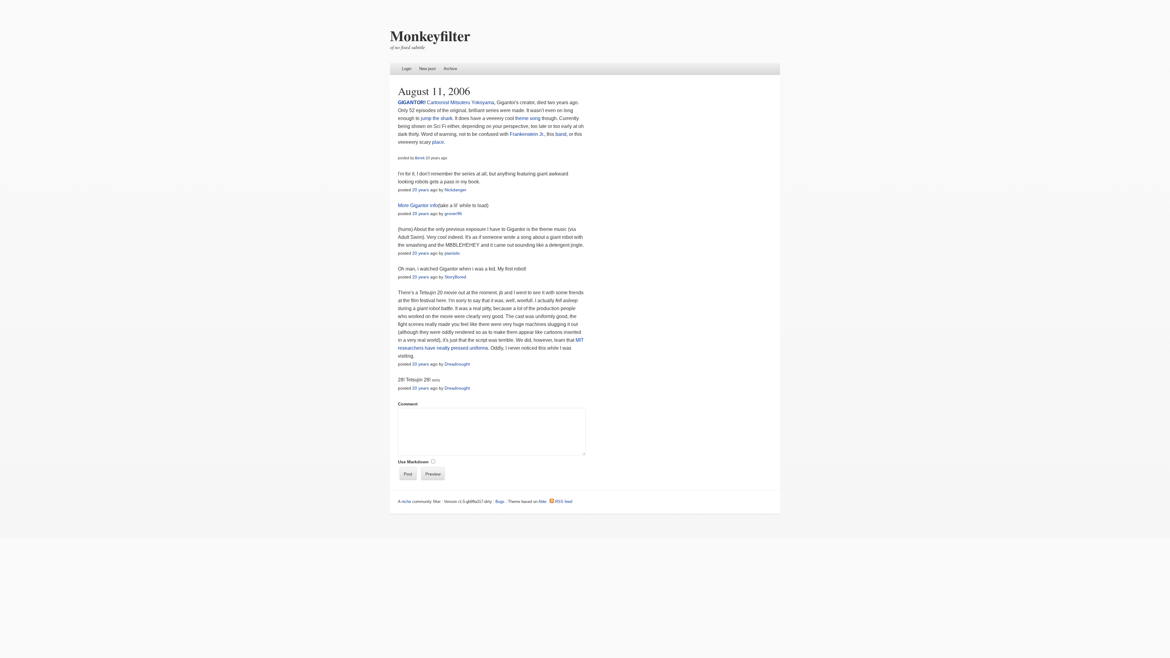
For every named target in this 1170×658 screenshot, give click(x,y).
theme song (528, 118)
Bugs (500, 501)
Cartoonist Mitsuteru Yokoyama (460, 102)
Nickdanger (455, 189)
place (438, 142)
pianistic (452, 253)
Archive (450, 68)
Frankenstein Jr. (527, 134)
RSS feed (563, 501)
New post (427, 68)
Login (406, 68)
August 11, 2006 (434, 90)
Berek (420, 158)
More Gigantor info (418, 205)
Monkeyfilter (430, 35)
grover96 (453, 213)
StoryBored (455, 276)
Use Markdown (413, 461)
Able (542, 501)
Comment (408, 404)
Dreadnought (457, 364)
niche (406, 501)
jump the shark (436, 118)
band (560, 134)
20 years (420, 189)
